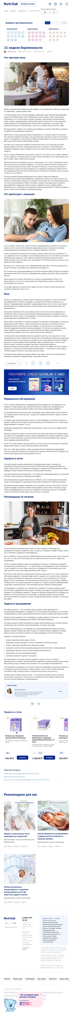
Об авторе (60, 691)
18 (43, 32)
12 (12, 40)
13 (15, 40)
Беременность (22, 11)
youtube (15, 923)
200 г (34, 753)
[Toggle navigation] (67, 3)
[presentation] (26, 363)
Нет (54, 12)
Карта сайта (64, 978)
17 (40, 32)
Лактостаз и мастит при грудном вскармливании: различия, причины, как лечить (26, 779)
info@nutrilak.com (11, 927)
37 (64, 36)
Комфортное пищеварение (24, 802)
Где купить (42, 978)
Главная (6, 11)
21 (36, 36)
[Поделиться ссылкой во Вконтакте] (32, 704)
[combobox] (14, 363)
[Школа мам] (38, 704)
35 (57, 36)
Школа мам (13, 11)
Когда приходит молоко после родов (14, 776)
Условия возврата (41, 995)
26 (36, 40)
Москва (49, 4)
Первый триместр (12, 29)
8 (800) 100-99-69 (27, 919)
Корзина (55, 3)
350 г (7, 753)
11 (8, 40)
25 (32, 40)
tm (9, 923)
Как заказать (40, 1002)
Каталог (7, 978)
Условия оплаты (40, 998)
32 (64, 32)
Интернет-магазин (28, 4)
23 (43, 36)
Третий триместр (53, 29)
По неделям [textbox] (12, 363)
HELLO (23, 1004)
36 (61, 36)
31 (61, 32)
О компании (30, 978)
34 (53, 36)
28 (50, 32)
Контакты (53, 978)
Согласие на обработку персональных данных (49, 992)
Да (45, 12)
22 (40, 36)
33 (50, 36)
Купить (12, 388)
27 (40, 40)
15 (32, 32)
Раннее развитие (27, 856)
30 (57, 32)
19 (29, 36)
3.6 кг (40, 753)
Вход (61, 3)
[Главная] (11, 3)
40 (57, 40)
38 (50, 40)
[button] (16, 732)
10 (22, 36)
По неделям (47, 22)
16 (36, 32)
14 (29, 32)
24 (29, 40)
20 (32, 36)
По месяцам (64, 22)
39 (53, 40)
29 (53, 32)
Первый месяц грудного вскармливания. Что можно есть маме (21, 773)
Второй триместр (33, 29)
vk (6, 923)
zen (12, 923)
